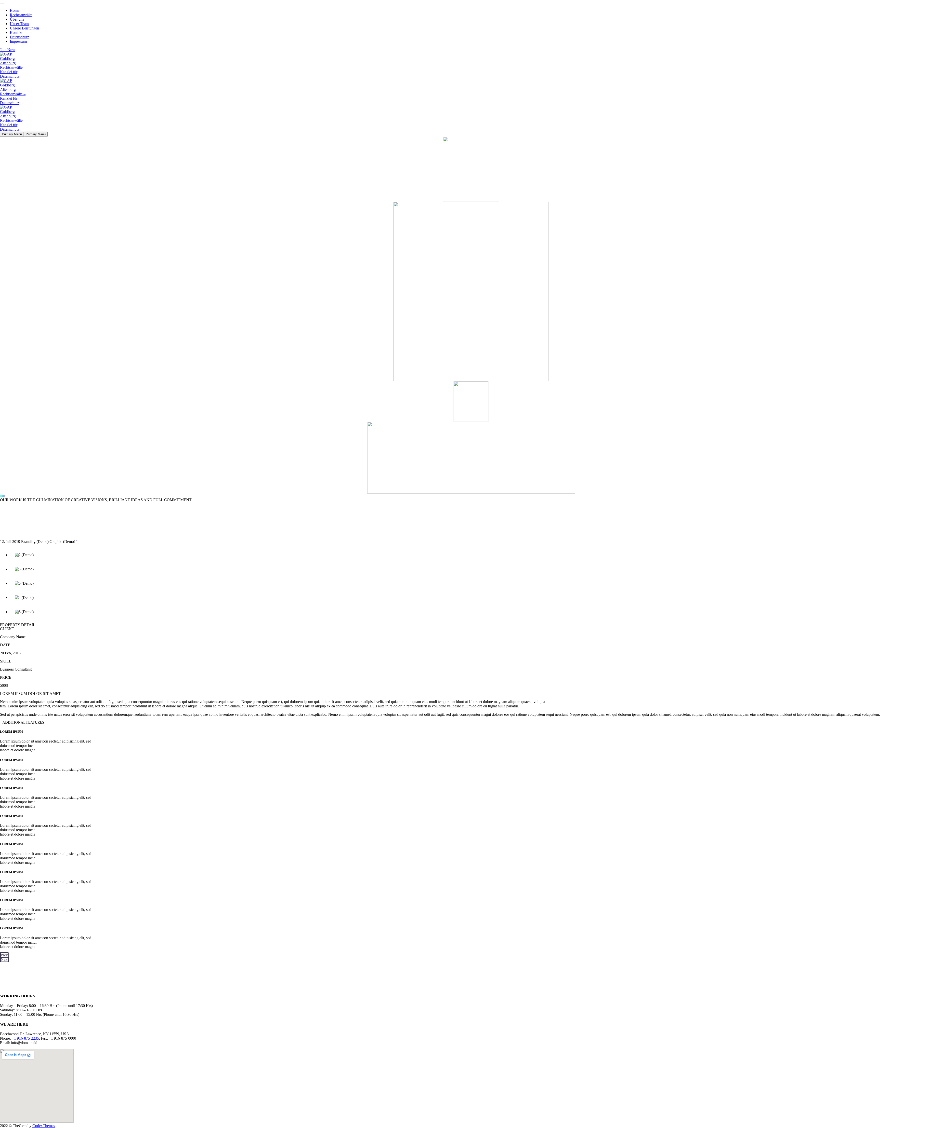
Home (14, 10)
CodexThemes (43, 1126)
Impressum (18, 41)
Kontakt (16, 32)
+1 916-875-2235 (25, 1038)
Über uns (17, 19)
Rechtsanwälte (21, 15)
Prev (4, 955)
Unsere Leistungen (24, 28)
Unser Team (19, 24)
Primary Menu (12, 134)
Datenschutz (19, 37)
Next (4, 959)
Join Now (7, 50)
